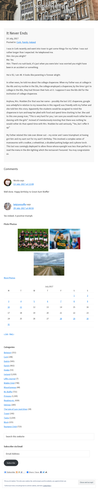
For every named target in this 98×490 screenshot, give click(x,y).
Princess (7, 396)
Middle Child (9, 383)
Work (6, 422)
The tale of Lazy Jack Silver (15, 409)
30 (88, 318)
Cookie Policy (47, 486)
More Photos (9, 277)
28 (61, 318)
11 (21, 307)
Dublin (7, 361)
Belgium (7, 352)
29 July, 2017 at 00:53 (23, 208)
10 (9, 307)
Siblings (7, 404)
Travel (6, 413)
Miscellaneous (10, 387)
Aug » (11, 334)
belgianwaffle (49, 6)
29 (74, 318)
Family (25, 42)
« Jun (6, 334)
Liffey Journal (10, 378)
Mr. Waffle (8, 391)
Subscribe (11, 463)
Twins (6, 418)
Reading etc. (9, 400)
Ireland (32, 42)
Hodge (7, 370)
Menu (50, 16)
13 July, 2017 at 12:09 (23, 184)
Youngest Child (10, 426)
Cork (19, 42)
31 (9, 324)
